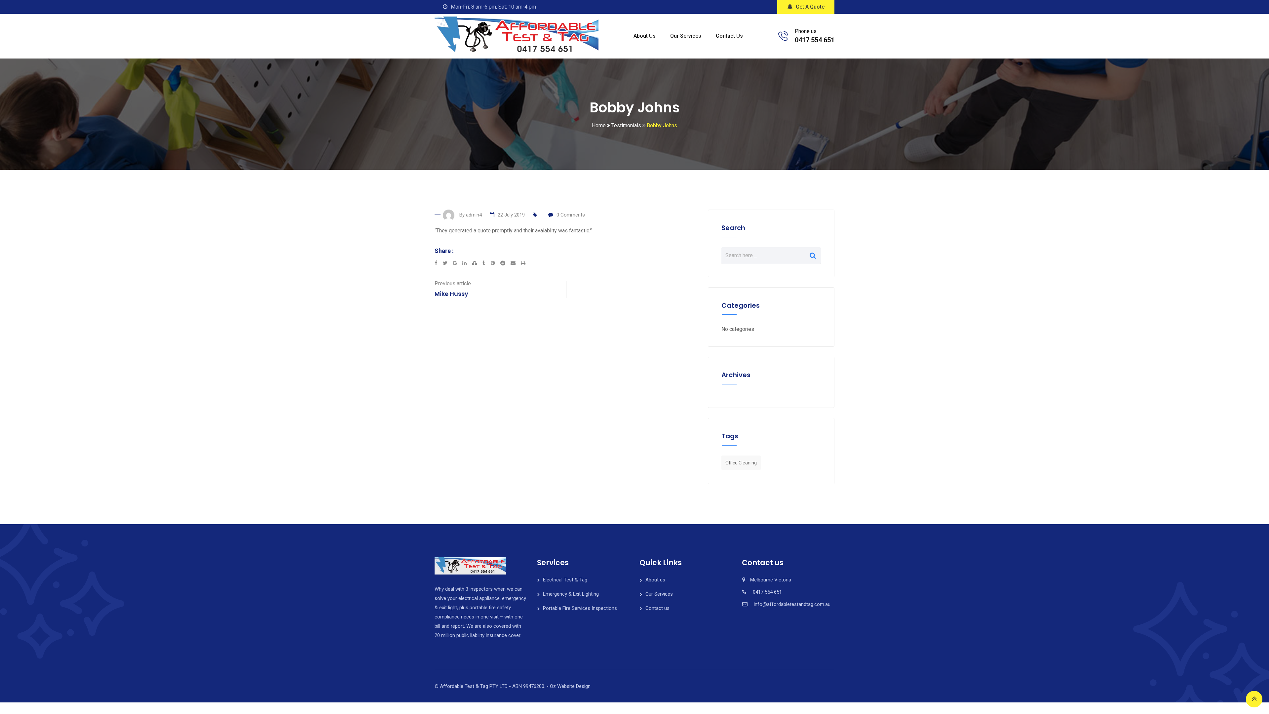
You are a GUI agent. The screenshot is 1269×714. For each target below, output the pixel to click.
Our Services (685, 36)
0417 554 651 (814, 40)
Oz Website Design (570, 686)
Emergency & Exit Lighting (571, 594)
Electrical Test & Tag (565, 580)
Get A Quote (810, 7)
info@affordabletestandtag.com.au (792, 604)
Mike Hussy (451, 294)
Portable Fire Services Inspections (580, 608)
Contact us (729, 36)
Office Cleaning (741, 462)
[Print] (523, 263)
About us (645, 36)
